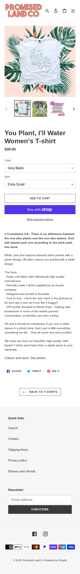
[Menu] (73, 10)
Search (13, 428)
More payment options (40, 219)
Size (7, 176)
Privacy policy (17, 460)
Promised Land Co (33, 560)
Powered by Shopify (56, 560)
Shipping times (18, 449)
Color (8, 160)
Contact (13, 438)
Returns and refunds (21, 471)
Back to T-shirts (43, 391)
